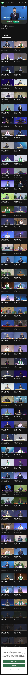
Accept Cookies (14, 661)
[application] (14, 13)
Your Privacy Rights (14, 669)
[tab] (6, 36)
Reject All (14, 665)
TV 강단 (3, 26)
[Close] (25, 648)
